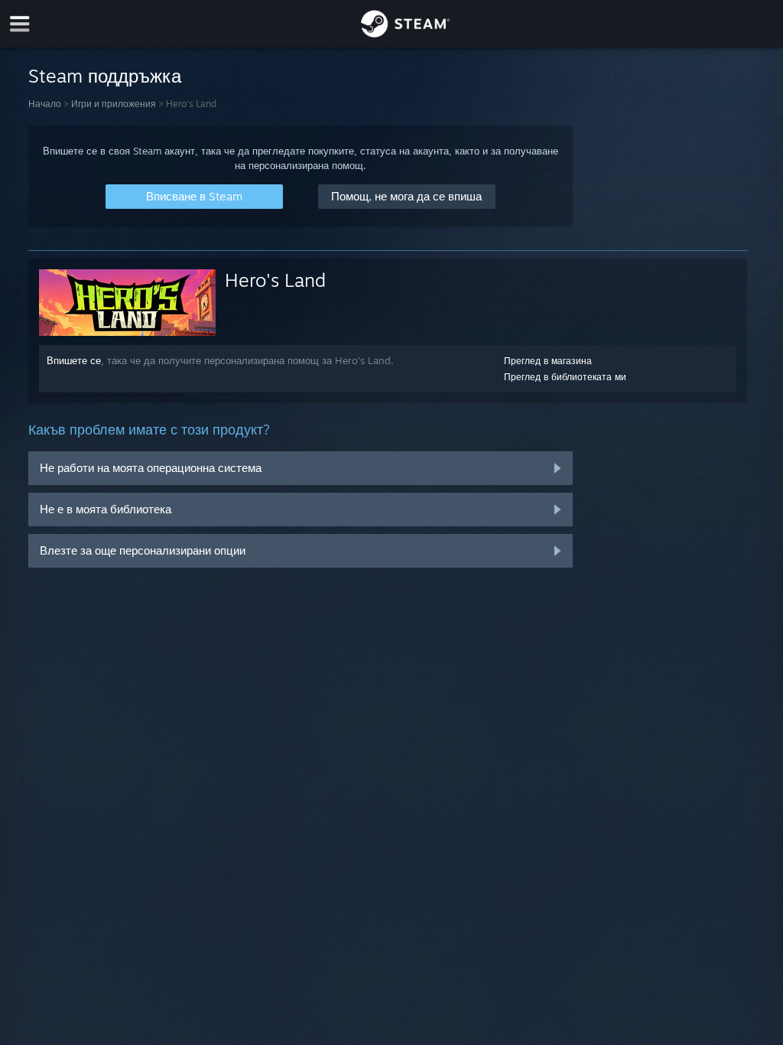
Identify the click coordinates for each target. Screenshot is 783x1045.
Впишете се (74, 360)
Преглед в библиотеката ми (565, 377)
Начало (44, 103)
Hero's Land (275, 280)
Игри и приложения (113, 103)
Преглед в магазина (548, 360)
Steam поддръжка (104, 75)
